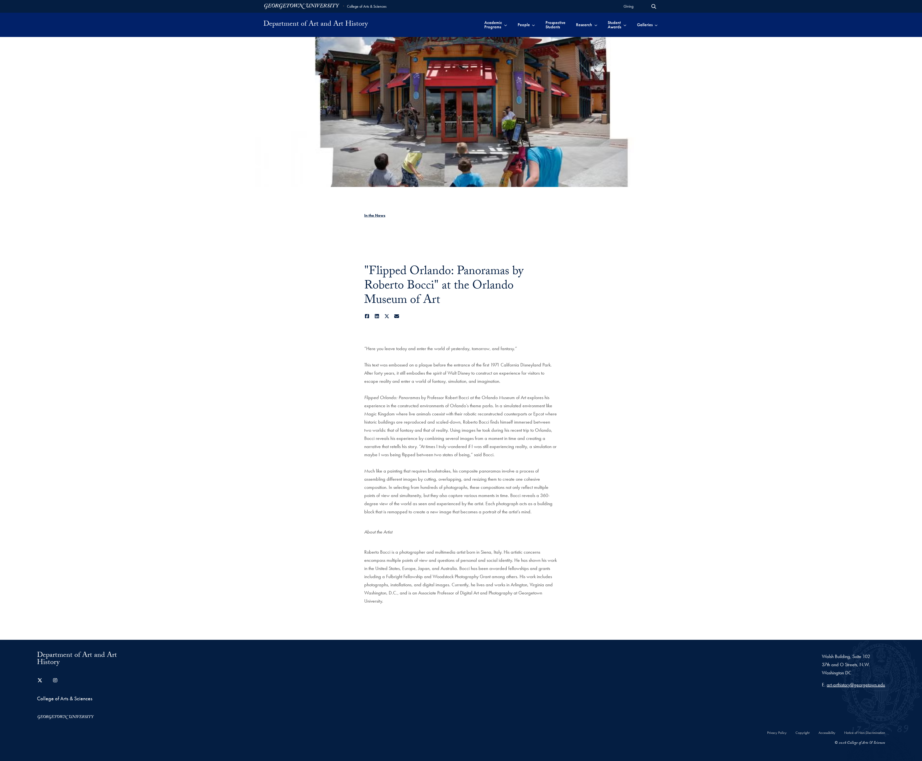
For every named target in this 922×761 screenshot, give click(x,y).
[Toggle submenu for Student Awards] (624, 25)
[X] (387, 316)
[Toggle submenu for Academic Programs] (505, 25)
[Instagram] (55, 680)
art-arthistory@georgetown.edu (856, 685)
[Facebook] (367, 316)
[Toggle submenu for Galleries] (656, 25)
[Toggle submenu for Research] (595, 25)
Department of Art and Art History (315, 24)
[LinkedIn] (377, 316)
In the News (374, 215)
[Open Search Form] (654, 6)
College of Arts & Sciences (367, 6)
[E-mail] (397, 316)
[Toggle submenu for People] (533, 25)
